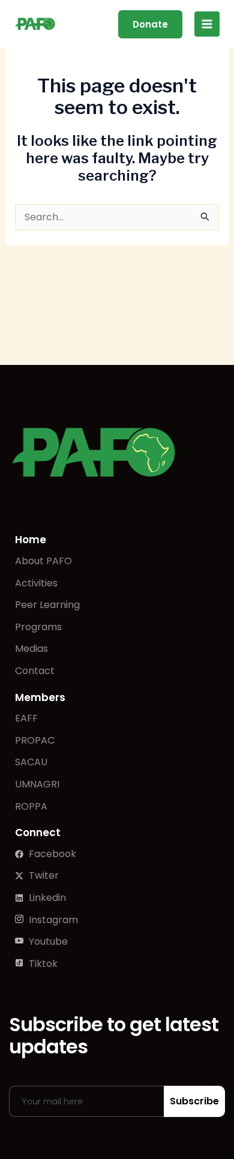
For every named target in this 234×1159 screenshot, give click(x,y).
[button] (150, 24)
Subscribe (194, 1101)
